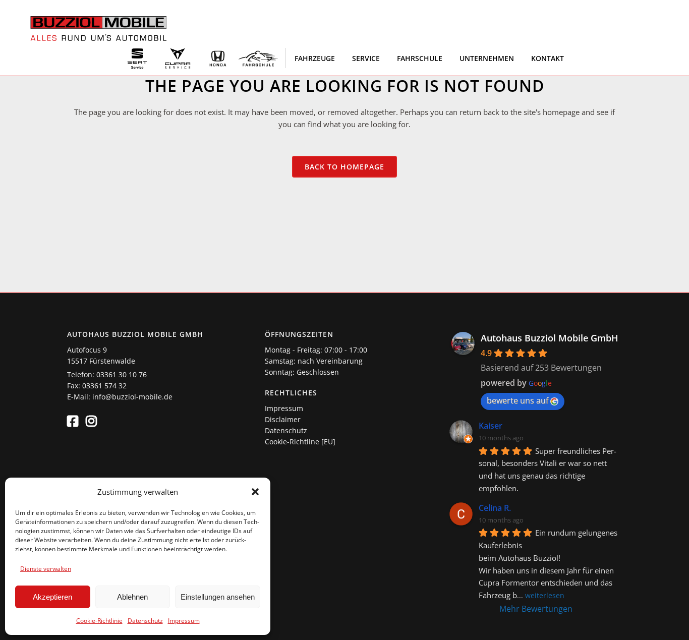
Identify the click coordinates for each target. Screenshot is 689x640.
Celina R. (495, 507)
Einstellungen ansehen (218, 597)
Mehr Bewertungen (535, 608)
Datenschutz (145, 620)
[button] (255, 492)
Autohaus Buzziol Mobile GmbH (549, 338)
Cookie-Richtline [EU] (300, 441)
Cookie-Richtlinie (99, 620)
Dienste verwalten (45, 568)
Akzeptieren (52, 597)
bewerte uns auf (517, 400)
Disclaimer (283, 419)
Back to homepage (344, 166)
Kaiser (490, 425)
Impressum (184, 620)
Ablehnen (132, 597)
